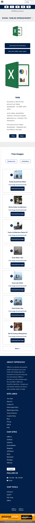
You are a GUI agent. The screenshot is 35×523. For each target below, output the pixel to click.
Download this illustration (17, 45)
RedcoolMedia (11, 445)
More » (17, 348)
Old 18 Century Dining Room (17, 333)
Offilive (9, 500)
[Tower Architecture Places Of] (18, 229)
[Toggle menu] (2, 1)
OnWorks (9, 439)
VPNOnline (10, 451)
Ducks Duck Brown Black (17, 182)
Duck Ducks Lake (17, 308)
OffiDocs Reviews (14, 509)
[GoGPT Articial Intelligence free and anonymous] (6, 7)
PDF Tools (10, 497)
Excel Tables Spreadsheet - (17, 18)
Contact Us (10, 404)
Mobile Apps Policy (12, 410)
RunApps (9, 460)
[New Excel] (23, 7)
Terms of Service (12, 413)
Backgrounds (11, 161)
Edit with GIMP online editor (17, 51)
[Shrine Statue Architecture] (18, 204)
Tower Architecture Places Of (17, 232)
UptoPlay (9, 442)
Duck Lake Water (17, 283)
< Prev (13, 136)
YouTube (11, 477)
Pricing (9, 421)
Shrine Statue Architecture (17, 207)
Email (10, 480)
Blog (8, 419)
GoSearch (10, 492)
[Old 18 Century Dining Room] (18, 330)
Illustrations (25, 161)
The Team (10, 398)
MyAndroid (10, 457)
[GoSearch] (12, 7)
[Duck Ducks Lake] (18, 305)
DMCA (9, 424)
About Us (9, 401)
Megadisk (10, 448)
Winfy (8, 454)
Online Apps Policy (12, 407)
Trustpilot (11, 469)
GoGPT (9, 494)
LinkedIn (20, 477)
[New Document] (17, 7)
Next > (22, 136)
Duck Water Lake (17, 257)
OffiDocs (9, 437)
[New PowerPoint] (28, 7)
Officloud (9, 462)
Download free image (17, 188)
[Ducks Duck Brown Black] (18, 178)
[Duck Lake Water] (18, 279)
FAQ (8, 427)
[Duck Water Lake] (18, 254)
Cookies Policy (11, 416)
